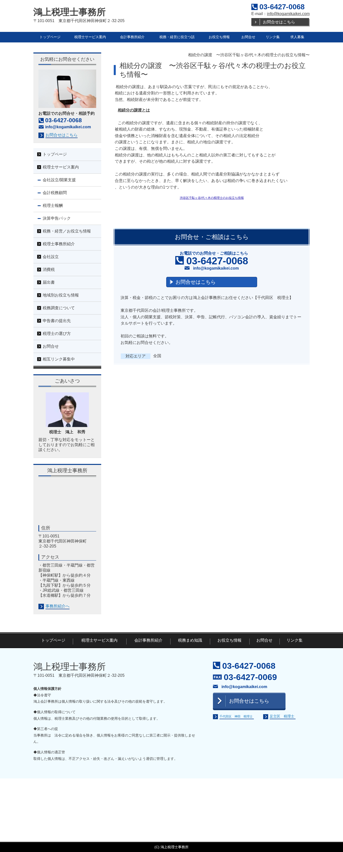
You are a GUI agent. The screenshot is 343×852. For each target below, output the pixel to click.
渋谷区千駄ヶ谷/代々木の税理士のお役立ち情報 (212, 198)
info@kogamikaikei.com (288, 14)
